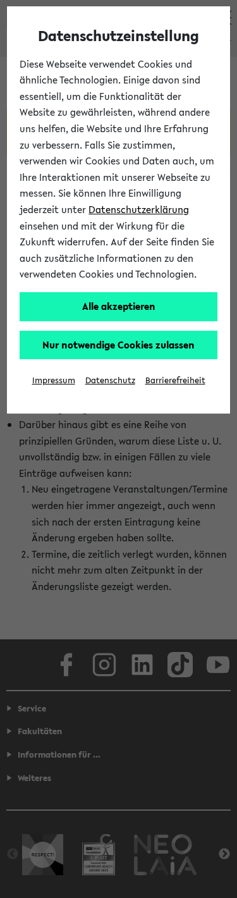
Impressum (53, 380)
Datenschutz (110, 380)
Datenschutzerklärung (138, 209)
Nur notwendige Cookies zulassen (118, 345)
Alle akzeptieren (118, 306)
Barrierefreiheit (175, 380)
